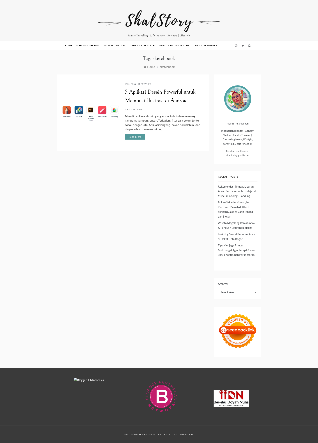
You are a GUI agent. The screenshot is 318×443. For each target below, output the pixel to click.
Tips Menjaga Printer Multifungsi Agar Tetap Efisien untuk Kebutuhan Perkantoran (236, 250)
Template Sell (185, 434)
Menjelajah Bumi (88, 45)
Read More (135, 136)
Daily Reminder (206, 45)
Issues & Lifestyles (143, 45)
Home (69, 45)
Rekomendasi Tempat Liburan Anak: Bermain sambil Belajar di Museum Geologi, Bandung (237, 191)
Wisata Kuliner (115, 45)
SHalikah (135, 109)
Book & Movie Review (174, 45)
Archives (223, 283)
